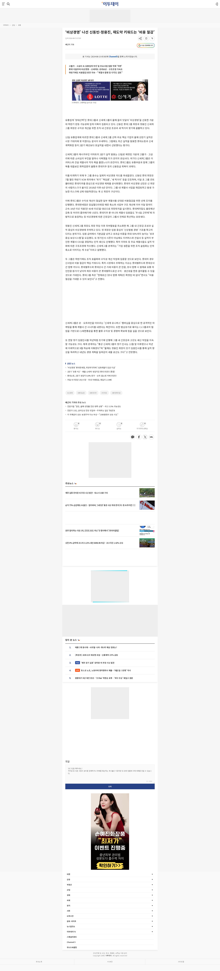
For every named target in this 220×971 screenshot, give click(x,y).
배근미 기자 (69, 44)
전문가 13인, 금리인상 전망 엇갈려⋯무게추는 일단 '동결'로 (91, 410)
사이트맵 (181, 961)
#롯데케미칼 (116, 393)
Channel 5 (71, 942)
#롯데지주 (93, 393)
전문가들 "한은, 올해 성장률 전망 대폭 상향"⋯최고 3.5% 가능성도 (94, 406)
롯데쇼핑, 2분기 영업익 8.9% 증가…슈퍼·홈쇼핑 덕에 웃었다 (91, 375)
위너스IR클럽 (72, 947)
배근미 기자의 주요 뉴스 (75, 402)
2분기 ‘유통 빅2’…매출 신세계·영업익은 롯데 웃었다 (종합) (91, 371)
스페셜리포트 (72, 937)
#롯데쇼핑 (81, 393)
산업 (13, 25)
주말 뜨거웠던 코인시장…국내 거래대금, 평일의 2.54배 (89, 379)
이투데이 (6, 25)
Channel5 (113, 56)
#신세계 (70, 393)
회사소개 (39, 961)
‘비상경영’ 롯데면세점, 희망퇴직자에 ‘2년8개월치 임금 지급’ (91, 367)
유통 (19, 25)
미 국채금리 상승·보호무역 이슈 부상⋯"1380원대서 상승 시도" (92, 414)
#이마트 (104, 393)
